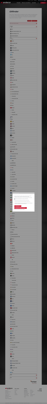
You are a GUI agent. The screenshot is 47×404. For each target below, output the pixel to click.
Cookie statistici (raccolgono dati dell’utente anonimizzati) (22, 200)
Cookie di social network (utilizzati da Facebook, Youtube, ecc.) (22, 201)
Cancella (23, 209)
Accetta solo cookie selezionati (18, 209)
